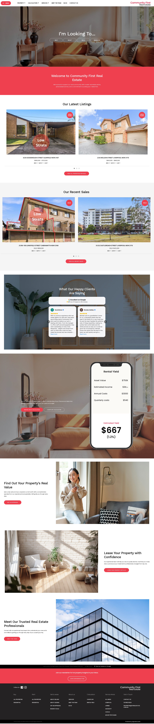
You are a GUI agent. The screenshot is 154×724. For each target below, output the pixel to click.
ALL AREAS (108, 699)
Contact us (74, 3)
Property (20, 3)
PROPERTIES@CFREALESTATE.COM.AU (132, 706)
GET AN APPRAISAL (55, 705)
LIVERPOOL (108, 702)
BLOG (70, 705)
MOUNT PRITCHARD (110, 715)
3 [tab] (79, 169)
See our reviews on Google (103, 666)
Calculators (32, 3)
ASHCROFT (108, 709)
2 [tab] (77, 169)
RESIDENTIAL (17, 702)
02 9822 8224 (88, 666)
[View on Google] (52, 310)
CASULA (107, 712)
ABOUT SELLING (54, 699)
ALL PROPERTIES (18, 699)
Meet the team (56, 3)
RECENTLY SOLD (54, 709)
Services (44, 3)
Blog (65, 3)
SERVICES (71, 699)
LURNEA (107, 705)
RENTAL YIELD (90, 702)
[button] (6, 3)
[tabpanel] (41, 137)
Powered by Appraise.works (132, 721)
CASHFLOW (90, 699)
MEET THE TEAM (73, 702)
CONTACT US (127, 699)
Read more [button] (54, 334)
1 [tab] (74, 169)
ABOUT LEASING (54, 702)
